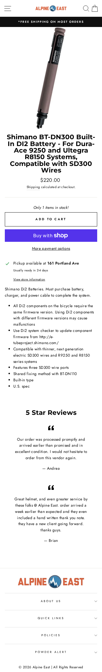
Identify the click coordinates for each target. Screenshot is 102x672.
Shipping (33, 187)
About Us (51, 601)
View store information (29, 279)
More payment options (51, 248)
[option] (51, 22)
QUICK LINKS (51, 618)
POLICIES (51, 635)
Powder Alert (51, 652)
